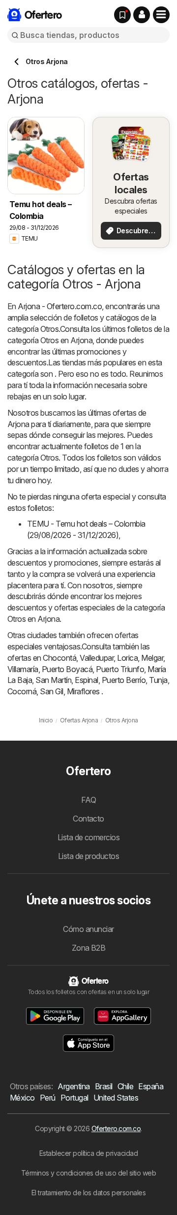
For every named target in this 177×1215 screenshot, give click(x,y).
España (150, 1086)
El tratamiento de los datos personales (88, 1192)
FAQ (88, 800)
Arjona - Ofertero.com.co (60, 306)
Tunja (158, 680)
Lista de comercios (89, 837)
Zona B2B (89, 948)
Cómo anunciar (88, 929)
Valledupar (97, 658)
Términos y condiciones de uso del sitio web (88, 1173)
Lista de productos (88, 856)
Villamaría (22, 669)
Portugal (74, 1098)
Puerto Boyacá (67, 669)
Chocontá (59, 658)
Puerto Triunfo (120, 669)
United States (115, 1098)
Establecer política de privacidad (88, 1153)
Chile (125, 1086)
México (22, 1098)
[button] (141, 14)
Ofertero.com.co (116, 1128)
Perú (48, 1098)
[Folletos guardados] (122, 14)
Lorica (127, 658)
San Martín (53, 680)
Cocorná (21, 691)
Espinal (86, 680)
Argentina (73, 1086)
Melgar (152, 658)
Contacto (88, 818)
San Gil (51, 691)
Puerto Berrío (124, 680)
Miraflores (83, 691)
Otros (49, 329)
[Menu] (161, 14)
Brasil (104, 1086)
